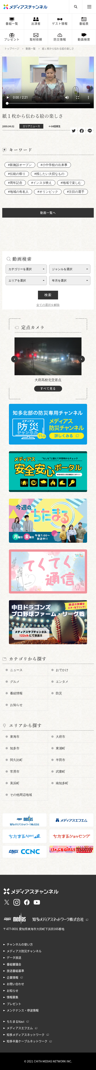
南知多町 (62, 783)
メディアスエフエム (20, 1028)
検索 (48, 295)
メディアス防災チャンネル (24, 951)
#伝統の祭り (16, 174)
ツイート (73, 130)
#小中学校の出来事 (54, 165)
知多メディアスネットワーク (25, 1034)
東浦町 (60, 748)
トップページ (11, 48)
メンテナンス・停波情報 (23, 1010)
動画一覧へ (48, 212)
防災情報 (60, 39)
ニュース (16, 670)
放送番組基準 (15, 970)
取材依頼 (36, 39)
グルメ (14, 681)
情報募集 (12, 997)
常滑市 (14, 771)
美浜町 (14, 783)
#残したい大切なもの (49, 174)
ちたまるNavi (15, 1021)
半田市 (60, 760)
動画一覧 (30, 48)
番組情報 (16, 693)
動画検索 (84, 39)
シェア (81, 130)
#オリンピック (48, 191)
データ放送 (14, 957)
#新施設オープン (20, 165)
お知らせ (16, 705)
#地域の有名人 (18, 191)
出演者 (36, 23)
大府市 (60, 736)
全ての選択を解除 (48, 305)
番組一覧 (12, 23)
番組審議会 (14, 964)
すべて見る (48, 388)
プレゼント (12, 39)
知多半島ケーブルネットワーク (27, 1041)
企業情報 (12, 977)
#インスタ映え (41, 182)
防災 (59, 693)
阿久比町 (16, 760)
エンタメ (62, 681)
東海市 (14, 736)
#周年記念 (15, 182)
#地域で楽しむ (71, 182)
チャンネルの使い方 (20, 944)
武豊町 (60, 771)
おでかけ (62, 670)
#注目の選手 (75, 191)
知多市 (14, 748)
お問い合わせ (15, 984)
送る (89, 130)
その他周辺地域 (21, 795)
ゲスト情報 (60, 23)
